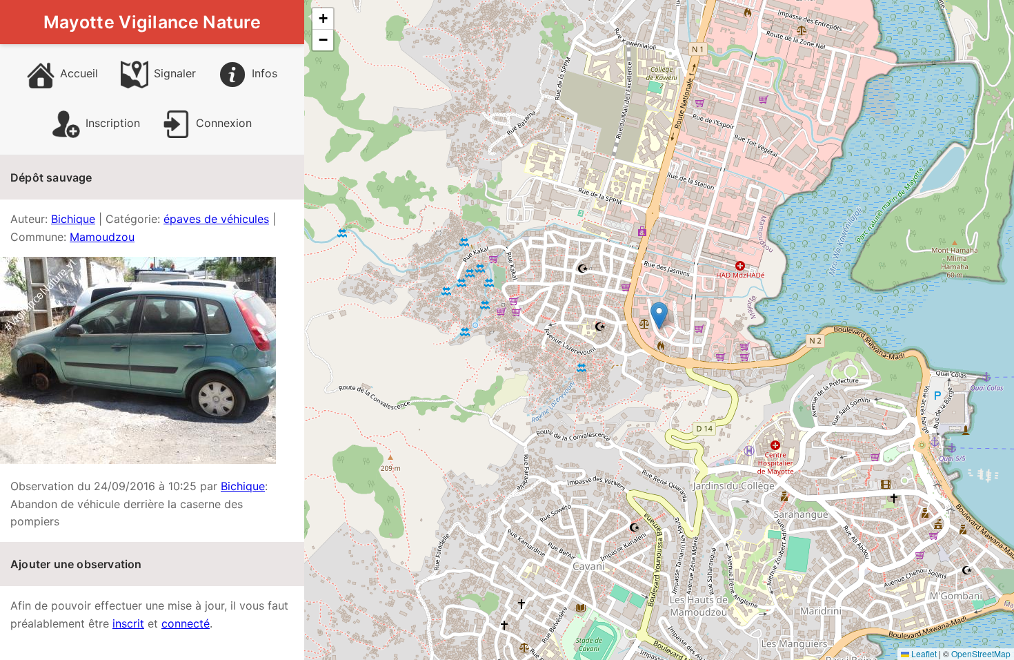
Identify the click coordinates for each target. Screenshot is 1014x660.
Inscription (113, 123)
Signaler (175, 73)
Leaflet (923, 653)
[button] (659, 316)
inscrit (128, 623)
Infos (264, 73)
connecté (185, 623)
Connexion (224, 123)
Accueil (79, 73)
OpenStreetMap (981, 653)
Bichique (73, 219)
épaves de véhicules (216, 219)
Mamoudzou (102, 237)
